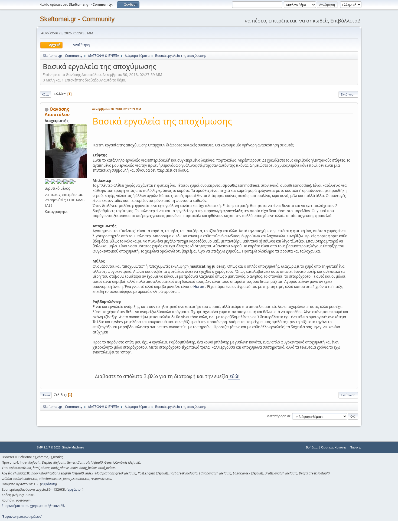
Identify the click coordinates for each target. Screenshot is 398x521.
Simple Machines (73, 447)
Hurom (199, 286)
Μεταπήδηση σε (278, 416)
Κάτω (45, 94)
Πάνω (46, 395)
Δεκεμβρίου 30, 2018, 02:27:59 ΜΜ (116, 109)
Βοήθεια (312, 447)
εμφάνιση (48, 484)
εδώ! (234, 376)
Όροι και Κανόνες (333, 447)
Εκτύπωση (348, 94)
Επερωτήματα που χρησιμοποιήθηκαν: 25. (33, 505)
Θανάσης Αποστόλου (57, 111)
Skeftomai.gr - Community (77, 18)
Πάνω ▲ (355, 447)
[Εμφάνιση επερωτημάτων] (22, 516)
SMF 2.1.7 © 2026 (48, 447)
